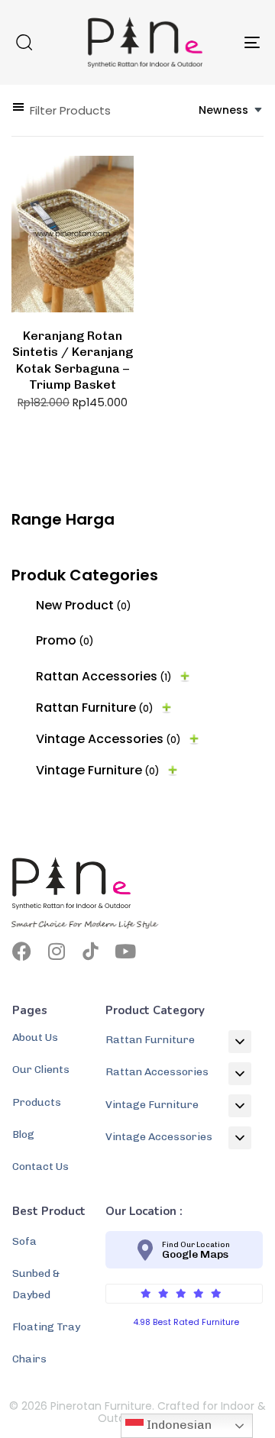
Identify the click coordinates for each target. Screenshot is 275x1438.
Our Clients (41, 1069)
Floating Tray (46, 1326)
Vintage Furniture (98, 770)
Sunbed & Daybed (36, 1284)
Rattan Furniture (95, 707)
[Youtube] (124, 951)
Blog (23, 1134)
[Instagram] (56, 951)
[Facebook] (21, 951)
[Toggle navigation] (219, 42)
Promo (65, 640)
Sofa (24, 1241)
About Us (35, 1037)
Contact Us (40, 1166)
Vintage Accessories (108, 739)
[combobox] (231, 110)
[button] (23, 42)
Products (36, 1102)
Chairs (29, 1358)
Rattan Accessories (104, 676)
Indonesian (178, 1424)
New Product (83, 605)
